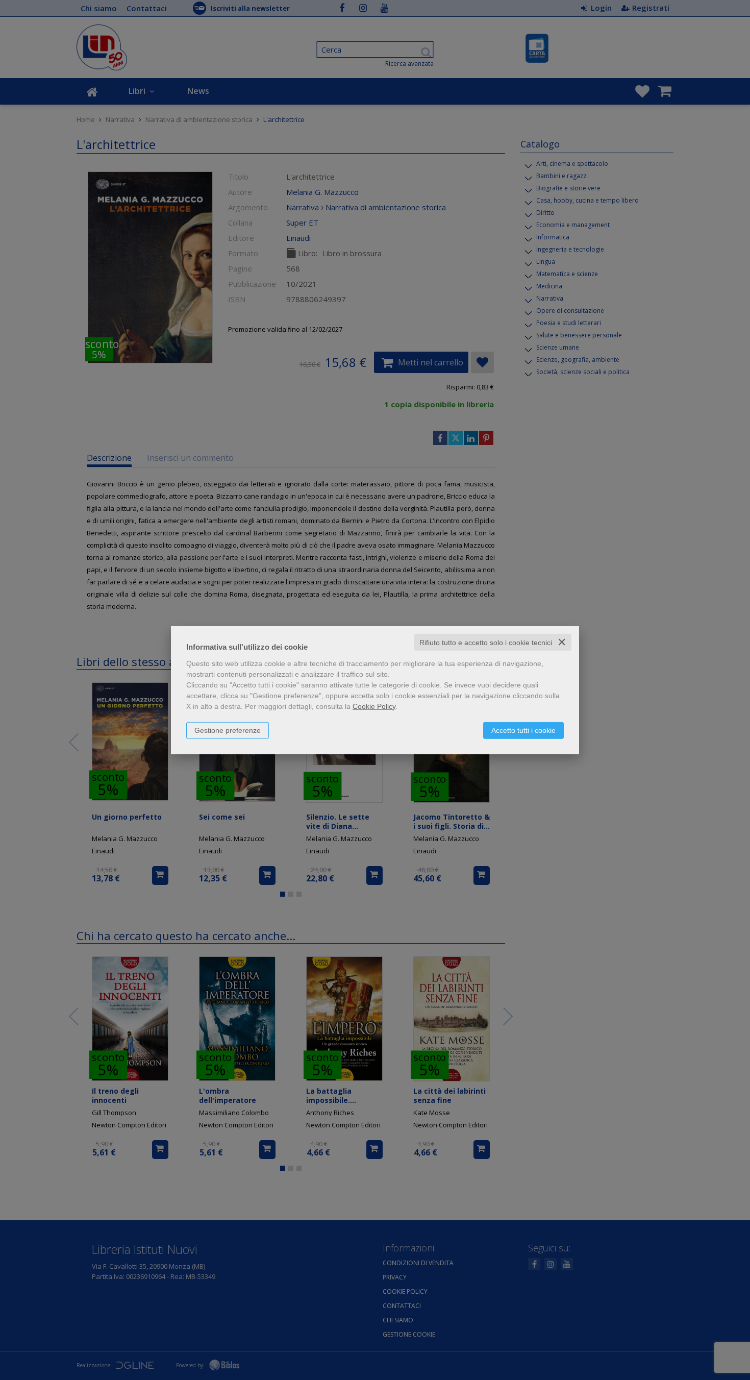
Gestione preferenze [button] (227, 730)
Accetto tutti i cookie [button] (523, 730)
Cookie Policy (374, 706)
